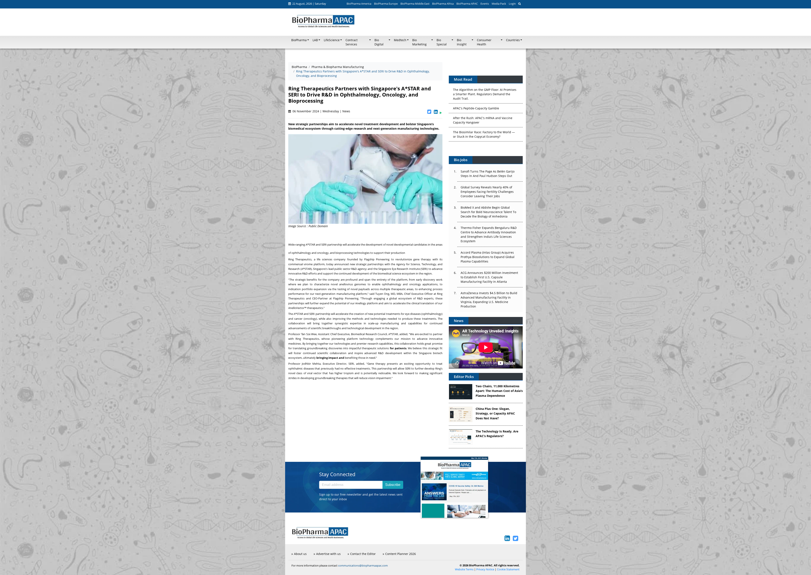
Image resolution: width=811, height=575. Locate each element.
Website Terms (464, 569)
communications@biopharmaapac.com (363, 565)
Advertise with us (328, 554)
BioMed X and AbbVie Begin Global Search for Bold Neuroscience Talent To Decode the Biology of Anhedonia (488, 211)
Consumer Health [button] (484, 42)
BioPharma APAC (467, 3)
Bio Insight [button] (462, 42)
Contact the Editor (363, 554)
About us (300, 554)
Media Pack (499, 3)
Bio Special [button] (442, 42)
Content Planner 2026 (400, 554)
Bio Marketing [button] (419, 42)
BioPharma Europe (386, 3)
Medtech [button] (400, 40)
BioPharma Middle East (415, 3)
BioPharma (299, 67)
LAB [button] (315, 40)
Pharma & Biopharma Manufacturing (338, 67)
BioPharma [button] (299, 40)
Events (484, 3)
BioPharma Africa (443, 3)
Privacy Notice (485, 569)
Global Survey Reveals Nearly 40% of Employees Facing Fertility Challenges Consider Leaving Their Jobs (487, 191)
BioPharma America (359, 3)
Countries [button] (513, 40)
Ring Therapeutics (300, 259)
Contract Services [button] (352, 42)
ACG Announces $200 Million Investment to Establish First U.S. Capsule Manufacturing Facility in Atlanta (489, 277)
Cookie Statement (508, 569)
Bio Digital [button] (379, 42)
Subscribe (392, 485)
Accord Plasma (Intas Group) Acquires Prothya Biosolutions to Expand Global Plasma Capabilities (487, 256)
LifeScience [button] (332, 40)
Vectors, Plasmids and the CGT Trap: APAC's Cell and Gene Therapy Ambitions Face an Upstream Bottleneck (483, 136)
